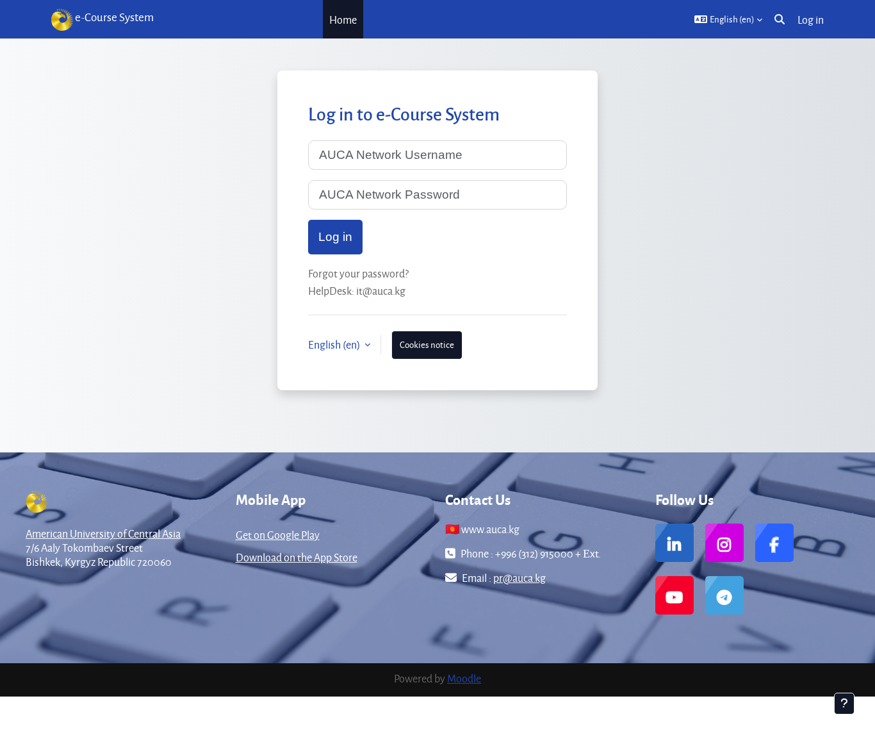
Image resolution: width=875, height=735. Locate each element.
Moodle (464, 678)
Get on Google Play (278, 534)
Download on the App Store (296, 557)
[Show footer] (844, 703)
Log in (810, 19)
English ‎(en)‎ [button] (335, 344)
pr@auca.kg (519, 577)
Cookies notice (427, 344)
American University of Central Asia (103, 533)
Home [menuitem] (343, 19)
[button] (728, 19)
